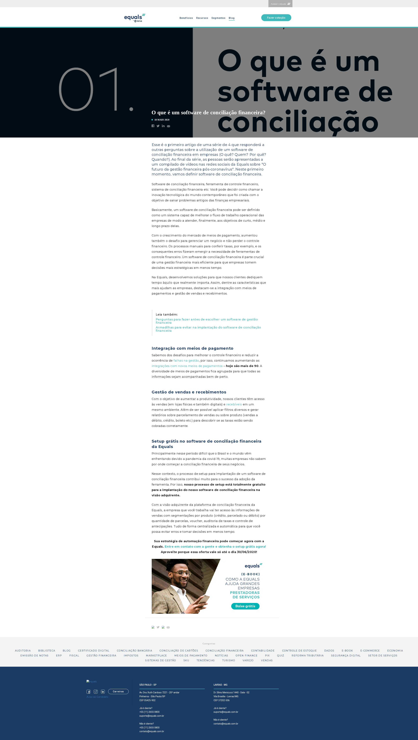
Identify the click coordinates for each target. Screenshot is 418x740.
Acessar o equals (278, 4)
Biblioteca (46, 650)
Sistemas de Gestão (160, 660)
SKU (186, 660)
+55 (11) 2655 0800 (149, 712)
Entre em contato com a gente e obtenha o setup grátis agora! (215, 546)
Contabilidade (263, 650)
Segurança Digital (346, 655)
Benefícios (186, 18)
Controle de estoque (299, 650)
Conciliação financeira (225, 650)
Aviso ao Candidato (97, 696)
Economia (395, 650)
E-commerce (370, 650)
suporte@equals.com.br (151, 716)
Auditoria (23, 650)
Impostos (131, 655)
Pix (267, 655)
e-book (347, 650)
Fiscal (74, 655)
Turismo (228, 660)
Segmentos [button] (218, 18)
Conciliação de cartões (179, 650)
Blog (231, 18)
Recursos (202, 18)
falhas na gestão (186, 360)
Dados (329, 650)
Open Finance (246, 655)
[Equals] (91, 681)
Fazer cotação (276, 17)
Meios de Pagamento (190, 655)
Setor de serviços (383, 655)
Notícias (221, 655)
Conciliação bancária (134, 650)
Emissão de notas (34, 655)
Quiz (280, 655)
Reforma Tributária (308, 655)
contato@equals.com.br (151, 731)
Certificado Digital (94, 650)
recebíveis (234, 404)
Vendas (267, 660)
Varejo (248, 660)
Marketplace (156, 655)
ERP (59, 655)
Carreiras (118, 691)
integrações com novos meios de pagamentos (187, 366)
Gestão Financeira (101, 655)
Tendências (206, 660)
